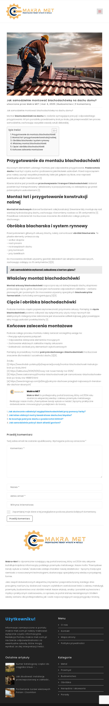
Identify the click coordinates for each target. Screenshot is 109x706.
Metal (64, 664)
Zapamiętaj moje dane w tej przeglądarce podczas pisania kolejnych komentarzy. (54, 511)
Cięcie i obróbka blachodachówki (28, 146)
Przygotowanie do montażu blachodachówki (33, 134)
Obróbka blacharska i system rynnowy (30, 140)
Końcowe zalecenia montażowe (27, 149)
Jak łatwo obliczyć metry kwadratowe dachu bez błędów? (40, 415)
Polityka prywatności (73, 643)
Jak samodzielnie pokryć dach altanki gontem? (35, 422)
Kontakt (65, 631)
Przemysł (66, 670)
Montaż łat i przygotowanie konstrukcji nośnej (34, 137)
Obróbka (66, 682)
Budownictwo (65, 104)
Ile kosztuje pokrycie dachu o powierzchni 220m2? (36, 419)
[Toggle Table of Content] (53, 130)
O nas (64, 624)
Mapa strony (68, 637)
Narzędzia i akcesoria (73, 688)
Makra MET (33, 104)
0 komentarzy (83, 104)
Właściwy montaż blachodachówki (29, 143)
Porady (65, 694)
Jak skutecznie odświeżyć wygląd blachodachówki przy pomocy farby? (47, 411)
